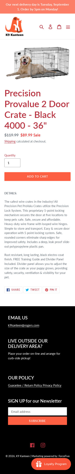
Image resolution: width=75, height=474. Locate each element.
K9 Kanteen (23, 456)
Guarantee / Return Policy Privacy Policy (34, 385)
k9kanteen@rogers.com (23, 325)
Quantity (9, 155)
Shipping (10, 141)
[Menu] (68, 26)
